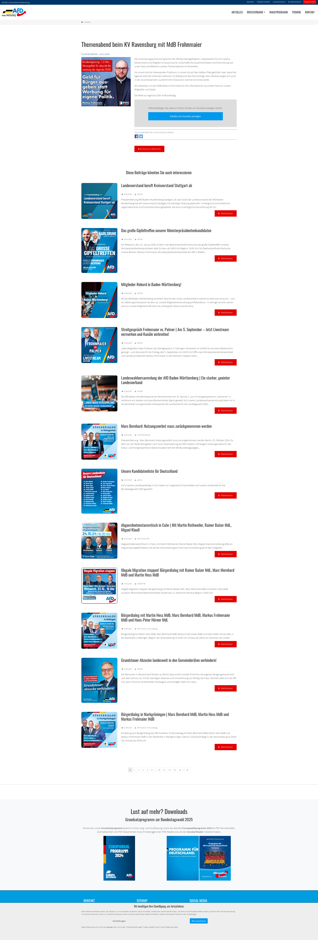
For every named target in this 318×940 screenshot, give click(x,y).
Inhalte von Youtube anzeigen (185, 116)
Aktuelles (237, 12)
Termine (296, 12)
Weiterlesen (225, 213)
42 (170, 770)
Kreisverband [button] (255, 12)
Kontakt (310, 12)
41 (164, 770)
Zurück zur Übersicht (149, 148)
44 (180, 770)
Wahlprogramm (278, 12)
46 (187, 770)
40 (159, 770)
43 (175, 770)
